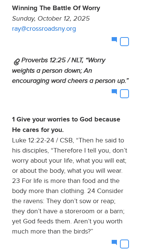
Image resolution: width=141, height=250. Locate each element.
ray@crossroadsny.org (44, 29)
